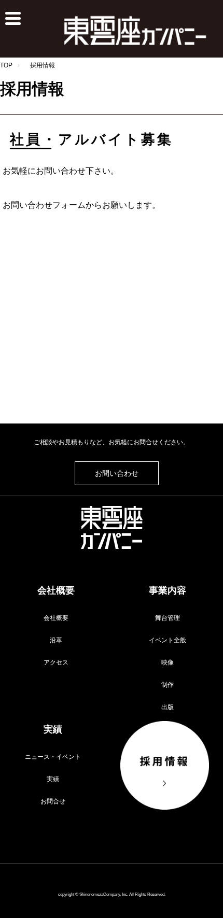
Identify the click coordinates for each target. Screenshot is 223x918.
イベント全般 (167, 640)
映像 (167, 662)
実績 (53, 779)
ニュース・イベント (53, 756)
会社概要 (56, 618)
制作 (167, 684)
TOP (6, 65)
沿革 (56, 640)
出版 (167, 707)
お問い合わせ (116, 473)
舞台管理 (167, 618)
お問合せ (52, 801)
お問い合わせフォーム (44, 205)
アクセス (56, 662)
